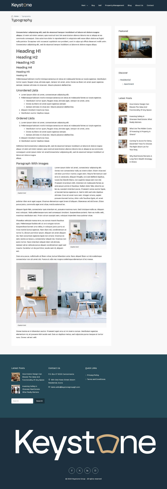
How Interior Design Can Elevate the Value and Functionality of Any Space (140, 107)
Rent (83, 5)
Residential (125, 80)
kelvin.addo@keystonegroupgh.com (65, 387)
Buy (93, 5)
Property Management (114, 5)
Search (39, 401)
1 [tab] (129, 60)
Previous (122, 47)
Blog (130, 5)
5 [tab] (144, 60)
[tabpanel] (135, 47)
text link (59, 35)
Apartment (129, 84)
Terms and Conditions (96, 379)
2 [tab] (133, 60)
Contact (150, 5)
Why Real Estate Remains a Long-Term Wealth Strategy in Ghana (141, 159)
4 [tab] (140, 60)
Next (148, 47)
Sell (99, 5)
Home (16, 16)
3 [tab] (136, 60)
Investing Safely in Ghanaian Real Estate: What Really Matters (141, 119)
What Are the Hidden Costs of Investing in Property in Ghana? (141, 132)
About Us (139, 5)
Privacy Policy (93, 375)
